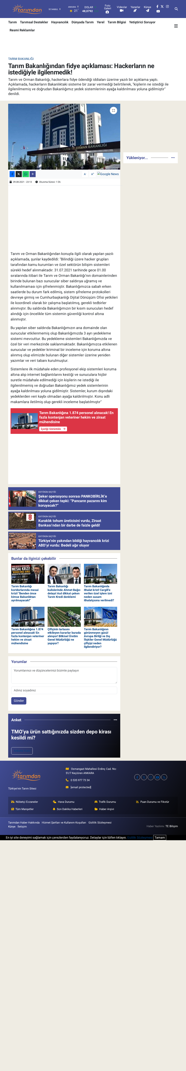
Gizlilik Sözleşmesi (100, 822)
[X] (144, 777)
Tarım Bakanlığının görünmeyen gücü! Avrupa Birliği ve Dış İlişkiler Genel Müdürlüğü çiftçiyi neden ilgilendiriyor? (100, 637)
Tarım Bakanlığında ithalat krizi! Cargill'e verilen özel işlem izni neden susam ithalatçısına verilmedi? (99, 593)
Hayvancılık (59, 22)
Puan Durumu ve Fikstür (154, 801)
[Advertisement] (150, 126)
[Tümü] (115, 720)
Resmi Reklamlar (22, 30)
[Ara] (176, 9)
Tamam (160, 837)
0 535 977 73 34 (80, 780)
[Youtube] (157, 777)
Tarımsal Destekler (34, 22)
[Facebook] (137, 777)
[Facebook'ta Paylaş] (12, 174)
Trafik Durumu (107, 801)
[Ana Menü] (176, 26)
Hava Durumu (66, 801)
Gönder (19, 700)
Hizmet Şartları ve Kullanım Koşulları (64, 822)
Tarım (12, 22)
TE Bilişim (171, 826)
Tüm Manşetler (24, 809)
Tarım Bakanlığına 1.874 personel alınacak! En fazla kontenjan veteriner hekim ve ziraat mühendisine (27, 636)
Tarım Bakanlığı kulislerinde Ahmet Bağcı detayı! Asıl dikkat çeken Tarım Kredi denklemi (64, 592)
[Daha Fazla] (33, 174)
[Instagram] (151, 777)
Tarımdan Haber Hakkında (24, 822)
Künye (11, 826)
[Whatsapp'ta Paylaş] (26, 174)
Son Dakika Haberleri (69, 809)
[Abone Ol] (108, 174)
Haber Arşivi (106, 809)
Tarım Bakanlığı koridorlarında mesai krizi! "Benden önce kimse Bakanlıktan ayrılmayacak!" (25, 593)
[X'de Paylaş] (19, 174)
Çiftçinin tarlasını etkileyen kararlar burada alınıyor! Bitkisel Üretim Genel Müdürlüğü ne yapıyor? (64, 636)
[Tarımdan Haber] (27, 9)
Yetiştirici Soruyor (142, 22)
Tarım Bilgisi (117, 22)
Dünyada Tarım (83, 22)
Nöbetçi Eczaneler (27, 801)
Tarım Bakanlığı (21, 59)
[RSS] (164, 777)
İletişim (22, 826)
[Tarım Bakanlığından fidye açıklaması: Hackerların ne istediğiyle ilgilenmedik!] (64, 137)
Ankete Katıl (22, 751)
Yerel (100, 22)
